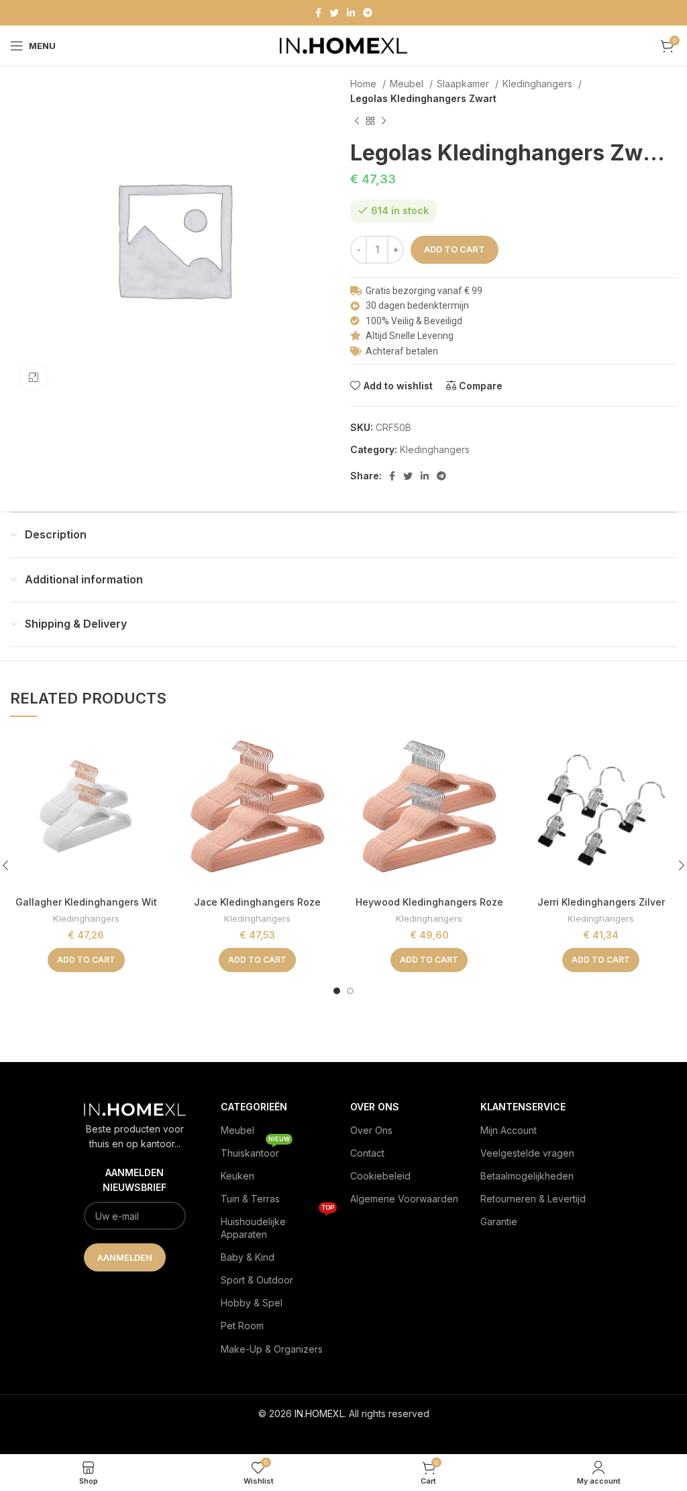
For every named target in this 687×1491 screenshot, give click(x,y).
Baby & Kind (247, 1257)
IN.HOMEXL (319, 1413)
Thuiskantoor (255, 1150)
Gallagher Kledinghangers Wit (86, 902)
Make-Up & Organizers (272, 1349)
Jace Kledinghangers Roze (257, 902)
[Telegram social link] (367, 12)
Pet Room (242, 1325)
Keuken (237, 1176)
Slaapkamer (464, 83)
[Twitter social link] (334, 12)
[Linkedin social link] (351, 12)
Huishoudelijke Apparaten (278, 1224)
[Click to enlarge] (33, 377)
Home (364, 83)
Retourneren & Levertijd (533, 1198)
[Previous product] (357, 121)
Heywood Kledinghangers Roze (429, 902)
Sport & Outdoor (257, 1280)
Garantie (498, 1221)
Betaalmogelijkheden (527, 1176)
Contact (367, 1153)
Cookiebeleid (380, 1176)
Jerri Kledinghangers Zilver (601, 902)
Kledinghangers (539, 83)
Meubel (408, 83)
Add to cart (454, 249)
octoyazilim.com (344, 1435)
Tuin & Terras (250, 1198)
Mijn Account (508, 1130)
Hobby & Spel (251, 1302)
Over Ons (371, 1130)
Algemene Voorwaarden (404, 1198)
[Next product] (383, 121)
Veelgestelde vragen (527, 1153)
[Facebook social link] (318, 12)
